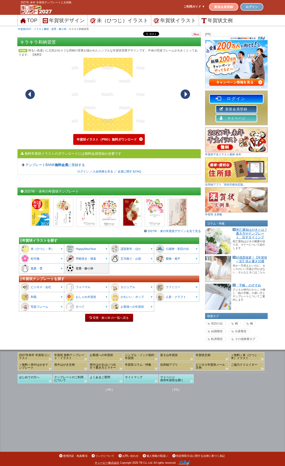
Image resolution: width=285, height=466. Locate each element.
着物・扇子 (173, 258)
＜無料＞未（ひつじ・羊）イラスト (245, 356)
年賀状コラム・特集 (138, 364)
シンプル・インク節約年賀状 (139, 356)
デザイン (67, 20)
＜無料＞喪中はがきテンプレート (33, 366)
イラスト (178, 20)
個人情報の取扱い (157, 455)
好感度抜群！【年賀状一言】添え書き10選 (251, 259)
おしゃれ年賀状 (86, 297)
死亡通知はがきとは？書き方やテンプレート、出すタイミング (251, 233)
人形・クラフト (176, 297)
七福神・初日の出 (177, 248)
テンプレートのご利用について (68, 378)
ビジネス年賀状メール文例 (210, 366)
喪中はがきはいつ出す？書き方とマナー (103, 366)
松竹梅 (35, 258)
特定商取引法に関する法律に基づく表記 (200, 455)
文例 (220, 20)
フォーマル (83, 287)
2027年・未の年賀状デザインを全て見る (174, 231)
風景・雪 (36, 268)
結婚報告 (217, 331)
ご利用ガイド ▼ (194, 6)
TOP (32, 20)
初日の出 (217, 323)
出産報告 (241, 331)
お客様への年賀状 (132, 306)
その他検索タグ (245, 339)
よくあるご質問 (100, 377)
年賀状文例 (203, 355)
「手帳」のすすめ (248, 285)
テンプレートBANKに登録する (55, 165)
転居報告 (217, 339)
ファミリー (173, 287)
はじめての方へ (29, 377)
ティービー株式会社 (107, 462)
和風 (34, 297)
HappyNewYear (86, 248)
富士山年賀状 (169, 355)
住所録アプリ (169, 364)
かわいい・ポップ (132, 297)
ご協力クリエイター (244, 364)
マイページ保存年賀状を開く (172, 378)
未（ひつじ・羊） (42, 248)
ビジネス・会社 (41, 287)
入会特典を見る (103, 171)
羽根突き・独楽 (86, 258)
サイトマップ (133, 377)
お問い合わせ (130, 455)
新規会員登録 (223, 7)
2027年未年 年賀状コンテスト (34, 356)
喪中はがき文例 (64, 364)
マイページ (236, 118)
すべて (80, 306)
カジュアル (128, 287)
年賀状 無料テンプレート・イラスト (69, 356)
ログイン (252, 7)
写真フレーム (39, 306)
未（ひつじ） (122, 20)
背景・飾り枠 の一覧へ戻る (109, 317)
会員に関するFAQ (129, 171)
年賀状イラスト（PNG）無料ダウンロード (107, 139)
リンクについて (104, 455)
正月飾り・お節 (131, 258)
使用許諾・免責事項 (75, 455)
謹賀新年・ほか (131, 248)
